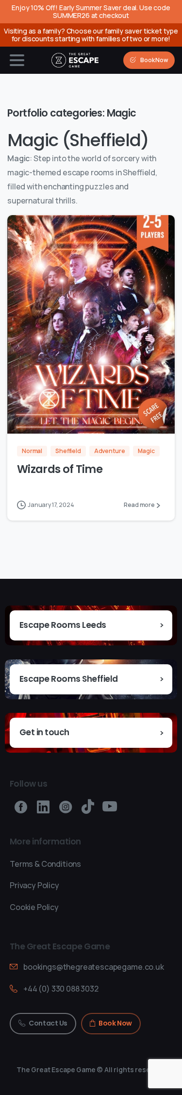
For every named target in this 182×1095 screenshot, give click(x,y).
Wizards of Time (59, 469)
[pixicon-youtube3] (110, 807)
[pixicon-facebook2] (21, 807)
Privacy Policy (34, 885)
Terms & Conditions (45, 864)
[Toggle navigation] (17, 60)
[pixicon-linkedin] (43, 807)
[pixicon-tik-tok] (88, 807)
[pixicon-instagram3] (65, 807)
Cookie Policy (34, 907)
